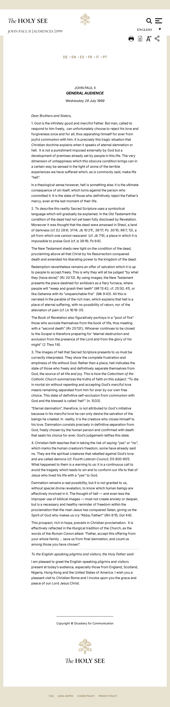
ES (82, 57)
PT (105, 57)
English (146, 30)
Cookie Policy (86, 696)
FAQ (51, 696)
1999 (58, 31)
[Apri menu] (158, 20)
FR (90, 57)
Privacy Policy (108, 696)
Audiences (43, 31)
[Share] (157, 39)
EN (74, 57)
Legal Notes (65, 696)
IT (97, 57)
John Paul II (20, 31)
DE (65, 57)
